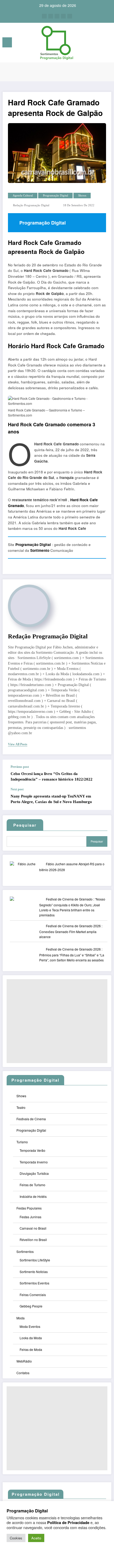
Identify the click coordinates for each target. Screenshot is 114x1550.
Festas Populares (29, 1208)
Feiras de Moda (31, 1349)
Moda (20, 1318)
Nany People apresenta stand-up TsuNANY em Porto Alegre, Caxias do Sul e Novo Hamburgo (51, 799)
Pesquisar (97, 841)
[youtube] (69, 16)
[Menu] (7, 42)
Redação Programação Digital (31, 205)
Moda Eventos (30, 1326)
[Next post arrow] (101, 799)
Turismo (22, 1142)
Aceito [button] (36, 1537)
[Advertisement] (57, 1021)
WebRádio (24, 1361)
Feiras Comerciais (33, 1294)
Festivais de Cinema (31, 1119)
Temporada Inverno (34, 1162)
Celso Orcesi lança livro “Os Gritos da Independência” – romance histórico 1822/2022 (52, 776)
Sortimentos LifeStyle (35, 1260)
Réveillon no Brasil (33, 1239)
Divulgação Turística (34, 1173)
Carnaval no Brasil (33, 1228)
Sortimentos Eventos (34, 1283)
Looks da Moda (31, 1338)
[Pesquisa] (98, 43)
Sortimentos (25, 1251)
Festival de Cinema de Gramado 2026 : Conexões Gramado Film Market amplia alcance (70, 931)
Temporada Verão (32, 1150)
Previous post (20, 767)
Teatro (20, 1107)
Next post (17, 789)
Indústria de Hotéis (33, 1196)
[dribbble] (57, 16)
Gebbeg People (31, 1306)
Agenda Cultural (23, 195)
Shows (82, 195)
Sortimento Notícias (34, 1271)
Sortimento (39, 550)
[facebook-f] (44, 16)
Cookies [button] (16, 1537)
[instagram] (63, 16)
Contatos (22, 1372)
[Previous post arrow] (101, 773)
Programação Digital (55, 195)
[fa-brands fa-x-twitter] (50, 16)
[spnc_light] (107, 43)
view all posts (17, 744)
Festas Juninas (30, 1217)
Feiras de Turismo (32, 1184)
